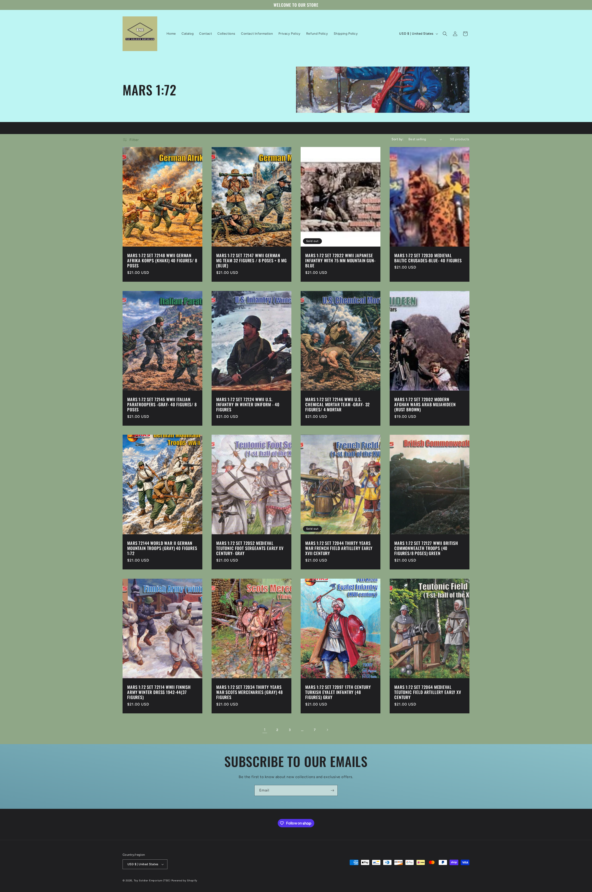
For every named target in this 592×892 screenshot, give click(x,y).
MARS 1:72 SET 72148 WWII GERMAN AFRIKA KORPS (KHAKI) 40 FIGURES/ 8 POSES (162, 260)
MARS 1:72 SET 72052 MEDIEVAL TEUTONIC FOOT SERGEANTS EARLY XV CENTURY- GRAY (250, 548)
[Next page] (327, 730)
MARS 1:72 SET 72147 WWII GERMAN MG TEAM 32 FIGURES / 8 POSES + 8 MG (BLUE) (251, 260)
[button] (445, 34)
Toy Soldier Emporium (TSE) (152, 880)
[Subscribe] (332, 790)
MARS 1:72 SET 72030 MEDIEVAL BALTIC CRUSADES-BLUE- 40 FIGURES (428, 258)
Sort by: (398, 139)
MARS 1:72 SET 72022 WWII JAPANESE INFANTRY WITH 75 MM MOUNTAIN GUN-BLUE (340, 260)
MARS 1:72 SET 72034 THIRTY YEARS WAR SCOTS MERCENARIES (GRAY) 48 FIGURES (249, 692)
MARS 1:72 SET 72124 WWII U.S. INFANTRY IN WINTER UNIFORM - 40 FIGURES (248, 404)
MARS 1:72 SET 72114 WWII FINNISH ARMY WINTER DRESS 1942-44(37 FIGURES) (159, 692)
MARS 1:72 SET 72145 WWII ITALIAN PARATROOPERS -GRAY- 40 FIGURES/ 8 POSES (162, 404)
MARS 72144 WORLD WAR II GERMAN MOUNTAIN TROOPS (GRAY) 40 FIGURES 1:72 (162, 548)
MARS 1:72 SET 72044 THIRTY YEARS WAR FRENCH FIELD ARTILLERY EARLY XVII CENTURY (339, 548)
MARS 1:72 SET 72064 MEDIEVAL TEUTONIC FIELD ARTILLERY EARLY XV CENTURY (427, 692)
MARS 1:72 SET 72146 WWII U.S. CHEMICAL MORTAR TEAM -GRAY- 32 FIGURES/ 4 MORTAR (337, 404)
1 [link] (265, 729)
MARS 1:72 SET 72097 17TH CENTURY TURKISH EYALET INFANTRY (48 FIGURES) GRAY (338, 692)
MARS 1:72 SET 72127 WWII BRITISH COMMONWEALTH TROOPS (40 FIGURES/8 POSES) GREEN (426, 548)
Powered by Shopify (184, 880)
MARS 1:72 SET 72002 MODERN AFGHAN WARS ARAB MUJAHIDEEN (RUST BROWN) (425, 404)
